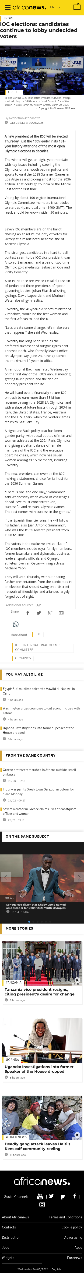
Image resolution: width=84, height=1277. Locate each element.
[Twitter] (52, 1197)
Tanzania (13, 982)
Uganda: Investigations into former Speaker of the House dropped (39, 1069)
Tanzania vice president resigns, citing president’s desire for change (39, 991)
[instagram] (42, 1204)
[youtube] (40, 1197)
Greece (14, 92)
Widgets (8, 1258)
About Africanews (15, 1217)
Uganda (12, 1060)
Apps (78, 1248)
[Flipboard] (63, 1197)
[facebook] (75, 1197)
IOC (38, 634)
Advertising (73, 1238)
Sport (9, 18)
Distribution (11, 1238)
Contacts (9, 1227)
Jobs (5, 1248)
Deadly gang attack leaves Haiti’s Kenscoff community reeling (37, 1146)
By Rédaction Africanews (22, 118)
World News (16, 1137)
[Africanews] (29, 7)
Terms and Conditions (65, 1217)
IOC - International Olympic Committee (39, 648)
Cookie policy (72, 1227)
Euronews (74, 1258)
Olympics (23, 658)
